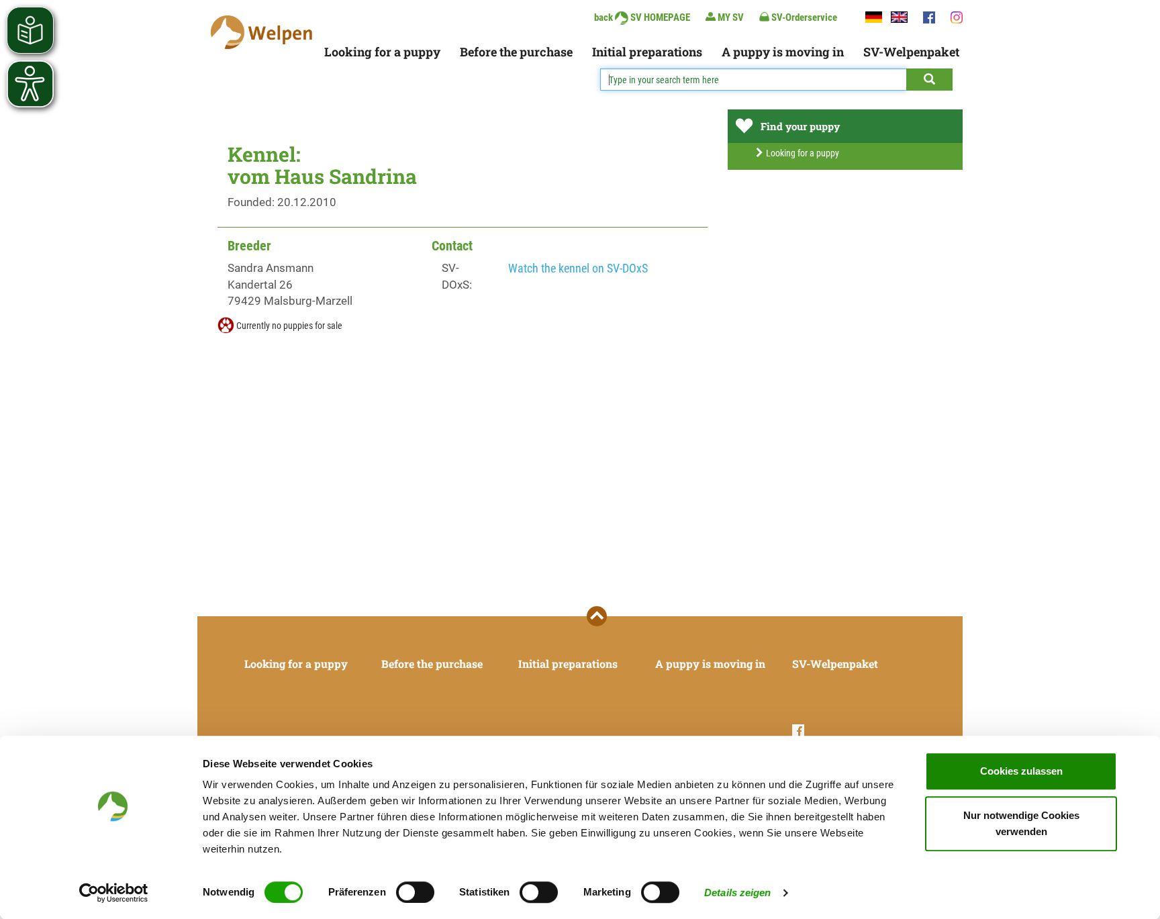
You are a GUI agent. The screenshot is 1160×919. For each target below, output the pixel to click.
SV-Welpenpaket (911, 52)
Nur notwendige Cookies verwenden (1021, 823)
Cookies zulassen (1021, 771)
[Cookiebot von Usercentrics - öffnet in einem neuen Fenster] (114, 893)
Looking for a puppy (382, 52)
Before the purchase (516, 52)
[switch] (415, 892)
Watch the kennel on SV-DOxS (578, 268)
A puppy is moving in (783, 52)
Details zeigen (737, 892)
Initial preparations (647, 52)
